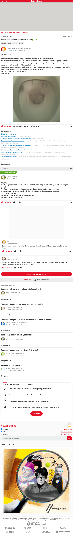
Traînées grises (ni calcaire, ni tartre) (13, 141)
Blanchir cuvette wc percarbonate (12, 150)
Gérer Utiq (27, 520)
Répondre (29, 280)
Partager (36, 126)
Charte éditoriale (22, 518)
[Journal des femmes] (10, 528)
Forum (6, 32)
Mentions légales (35, 520)
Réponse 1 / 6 (5, 168)
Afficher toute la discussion (35, 274)
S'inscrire (36, 413)
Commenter (7, 202)
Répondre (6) (8, 126)
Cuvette (21, 43)
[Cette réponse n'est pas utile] (20, 202)
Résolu (35, 40)
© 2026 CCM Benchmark (55, 520)
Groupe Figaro (44, 520)
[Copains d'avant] (10, 532)
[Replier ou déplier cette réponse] (71, 168)
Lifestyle (5, 429)
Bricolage (5, 434)
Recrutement (54, 518)
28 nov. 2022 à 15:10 (12, 259)
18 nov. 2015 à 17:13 (12, 178)
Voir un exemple (66, 429)
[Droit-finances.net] (63, 528)
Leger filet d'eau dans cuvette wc (12, 152)
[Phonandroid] (63, 532)
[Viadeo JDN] (27, 532)
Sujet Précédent (7, 36)
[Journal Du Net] (45, 528)
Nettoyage (25, 32)
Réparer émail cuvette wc (9, 157)
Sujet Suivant (66, 36)
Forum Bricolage (15, 32)
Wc (13, 43)
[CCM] (27, 528)
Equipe (15, 518)
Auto (4, 432)
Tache (9, 43)
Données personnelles (64, 518)
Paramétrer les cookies (18, 520)
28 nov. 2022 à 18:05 (20, 50)
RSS (49, 518)
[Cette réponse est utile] (14, 202)
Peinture (3, 43)
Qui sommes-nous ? (8, 518)
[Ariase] (45, 532)
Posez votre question (22, 126)
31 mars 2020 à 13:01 (12, 243)
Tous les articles (43, 518)
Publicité (30, 518)
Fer (16, 43)
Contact (35, 518)
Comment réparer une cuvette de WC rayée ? (15, 145)
